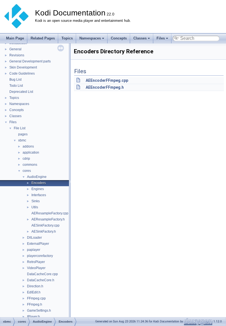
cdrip (26, 159)
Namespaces (90, 38)
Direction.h (35, 286)
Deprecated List (21, 92)
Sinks (35, 201)
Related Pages (43, 38)
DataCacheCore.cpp (42, 274)
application (31, 152)
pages (23, 134)
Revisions (16, 55)
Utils (34, 207)
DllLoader (34, 238)
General (15, 49)
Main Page (15, 38)
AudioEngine (37, 177)
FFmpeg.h (34, 304)
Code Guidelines (22, 73)
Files (161, 38)
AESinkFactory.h (43, 231)
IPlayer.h (33, 317)
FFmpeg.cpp (36, 298)
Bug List (15, 79)
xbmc (22, 140)
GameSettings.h (39, 310)
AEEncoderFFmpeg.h (105, 87)
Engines (37, 189)
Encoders (38, 183)
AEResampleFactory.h (48, 219)
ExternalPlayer (38, 244)
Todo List (16, 86)
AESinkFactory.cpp (45, 225)
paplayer (33, 250)
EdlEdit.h (34, 292)
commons (30, 165)
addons (28, 146)
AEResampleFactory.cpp (49, 213)
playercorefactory (40, 256)
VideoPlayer (36, 268)
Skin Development (23, 67)
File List (19, 128)
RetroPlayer (36, 262)
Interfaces (38, 195)
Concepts (119, 38)
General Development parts (30, 61)
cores (27, 171)
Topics (67, 38)
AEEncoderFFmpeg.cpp (107, 80)
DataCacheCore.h (40, 280)
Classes (140, 38)
